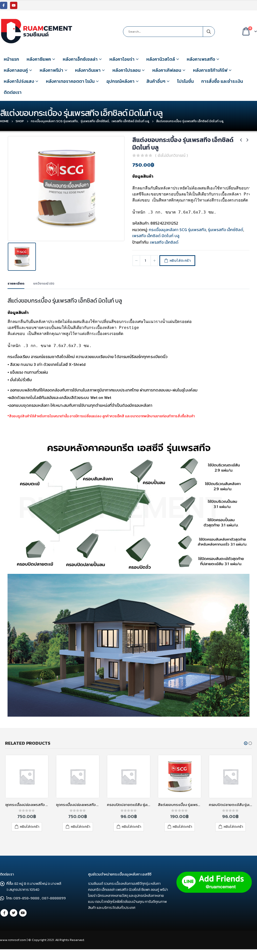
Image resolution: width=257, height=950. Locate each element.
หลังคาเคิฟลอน (166, 70)
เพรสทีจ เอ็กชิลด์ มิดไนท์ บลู (155, 236)
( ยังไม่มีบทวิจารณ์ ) (171, 155)
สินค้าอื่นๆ (155, 81)
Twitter (13, 913)
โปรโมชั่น (185, 81)
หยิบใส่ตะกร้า (180, 260)
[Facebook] (3, 5)
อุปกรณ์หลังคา (120, 81)
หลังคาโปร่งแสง (19, 81)
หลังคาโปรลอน (126, 70)
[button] (245, 743)
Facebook (4, 913)
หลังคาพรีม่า (51, 70)
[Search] (209, 32)
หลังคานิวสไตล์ (160, 59)
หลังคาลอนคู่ (16, 70)
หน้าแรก (11, 59)
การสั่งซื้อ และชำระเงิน (222, 81)
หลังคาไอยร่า (122, 59)
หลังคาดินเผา (88, 70)
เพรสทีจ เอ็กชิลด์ (164, 242)
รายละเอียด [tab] (16, 283)
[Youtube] (13, 5)
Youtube (23, 913)
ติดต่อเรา (13, 92)
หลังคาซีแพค (39, 59)
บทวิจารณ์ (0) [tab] (43, 283)
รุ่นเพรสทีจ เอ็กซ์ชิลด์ (225, 230)
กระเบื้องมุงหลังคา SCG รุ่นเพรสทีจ (177, 230)
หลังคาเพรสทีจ (201, 59)
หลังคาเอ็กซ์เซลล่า (80, 59)
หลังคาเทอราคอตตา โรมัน (70, 81)
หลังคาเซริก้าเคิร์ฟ (210, 70)
